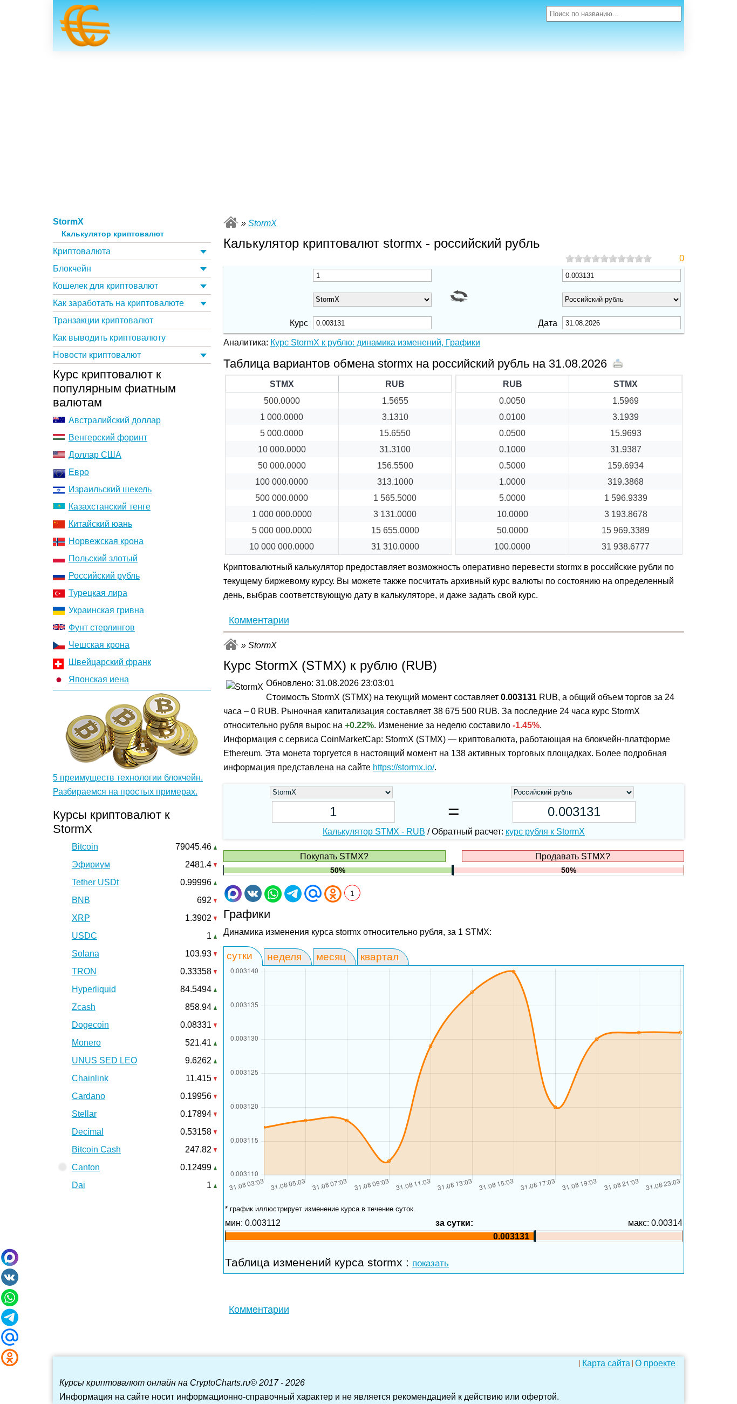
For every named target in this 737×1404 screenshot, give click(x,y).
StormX (68, 222)
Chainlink (90, 1078)
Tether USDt (95, 882)
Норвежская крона (106, 541)
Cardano (88, 1096)
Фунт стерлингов (102, 627)
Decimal (88, 1131)
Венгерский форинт (108, 437)
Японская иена (99, 679)
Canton (86, 1167)
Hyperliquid (94, 989)
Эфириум (91, 864)
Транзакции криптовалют (103, 320)
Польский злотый (103, 558)
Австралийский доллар (115, 420)
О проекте (655, 1363)
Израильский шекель (110, 489)
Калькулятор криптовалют (113, 234)
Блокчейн (72, 268)
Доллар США (95, 454)
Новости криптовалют (97, 355)
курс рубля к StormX (545, 831)
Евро (79, 472)
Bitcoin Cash (96, 1149)
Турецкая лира (98, 593)
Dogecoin (90, 1024)
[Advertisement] (368, 132)
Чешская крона (99, 644)
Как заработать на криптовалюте (118, 303)
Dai (78, 1185)
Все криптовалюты (230, 222)
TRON (84, 971)
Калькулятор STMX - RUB (374, 831)
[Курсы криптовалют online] (85, 28)
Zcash (83, 1007)
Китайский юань (100, 523)
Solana (85, 953)
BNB (81, 900)
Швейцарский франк (110, 662)
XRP (81, 918)
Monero (86, 1042)
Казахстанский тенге (110, 506)
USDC (84, 935)
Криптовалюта (82, 251)
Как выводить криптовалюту (109, 338)
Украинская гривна (106, 610)
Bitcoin (85, 846)
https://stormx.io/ (403, 767)
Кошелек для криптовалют (105, 286)
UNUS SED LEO (104, 1060)
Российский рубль (104, 575)
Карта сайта (606, 1363)
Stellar (84, 1113)
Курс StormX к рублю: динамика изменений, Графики (375, 342)
